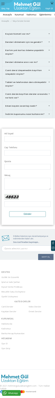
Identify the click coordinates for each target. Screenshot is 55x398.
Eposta (7, 161)
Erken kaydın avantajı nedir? (21, 106)
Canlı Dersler (7, 306)
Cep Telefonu (10, 147)
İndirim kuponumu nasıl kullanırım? (24, 114)
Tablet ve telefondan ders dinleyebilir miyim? (25, 84)
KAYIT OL (46, 257)
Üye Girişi (5, 348)
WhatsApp (13, 393)
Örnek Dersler (35, 311)
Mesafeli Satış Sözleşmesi (13, 291)
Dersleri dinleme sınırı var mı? (21, 62)
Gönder (27, 214)
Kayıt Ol (49, 8)
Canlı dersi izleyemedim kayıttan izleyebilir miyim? (23, 72)
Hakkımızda (6, 323)
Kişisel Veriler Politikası (11, 287)
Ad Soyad (8, 133)
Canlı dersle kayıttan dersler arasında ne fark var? (26, 96)
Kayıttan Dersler (8, 311)
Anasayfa (7, 14)
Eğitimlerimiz (45, 14)
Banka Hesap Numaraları (12, 333)
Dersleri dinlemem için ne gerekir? (24, 42)
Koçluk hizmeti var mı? (17, 34)
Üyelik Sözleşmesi (9, 296)
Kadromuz (31, 14)
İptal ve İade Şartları (10, 282)
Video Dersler (35, 306)
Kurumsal (19, 14)
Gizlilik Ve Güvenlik (10, 277)
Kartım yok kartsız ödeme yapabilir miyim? (24, 52)
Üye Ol (4, 343)
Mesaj (7, 175)
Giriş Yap (5, 8)
